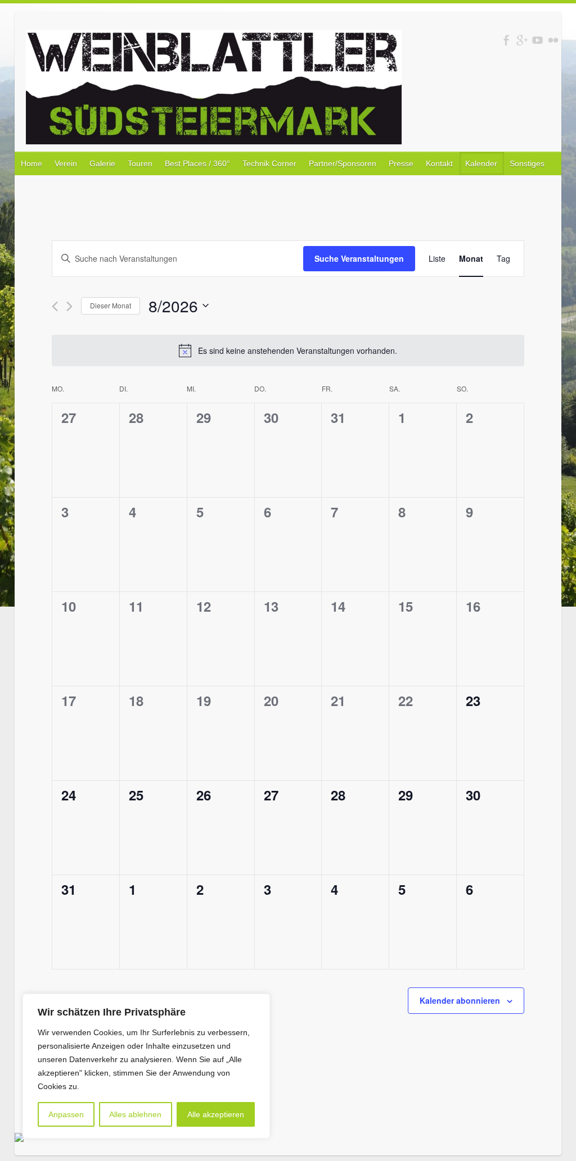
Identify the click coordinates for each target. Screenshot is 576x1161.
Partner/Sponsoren (342, 163)
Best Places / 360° (197, 163)
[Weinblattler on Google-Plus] (521, 40)
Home (31, 163)
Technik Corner (269, 163)
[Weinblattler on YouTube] (537, 40)
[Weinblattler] (214, 89)
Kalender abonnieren (460, 1000)
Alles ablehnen (135, 1114)
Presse (401, 163)
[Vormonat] (55, 306)
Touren (140, 163)
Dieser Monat (110, 305)
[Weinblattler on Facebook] (506, 40)
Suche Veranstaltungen (359, 258)
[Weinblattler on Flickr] (553, 40)
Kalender (481, 163)
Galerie (102, 163)
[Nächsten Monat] (69, 306)
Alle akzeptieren (215, 1114)
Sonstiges (527, 163)
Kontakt (439, 163)
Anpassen (66, 1114)
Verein (66, 163)
